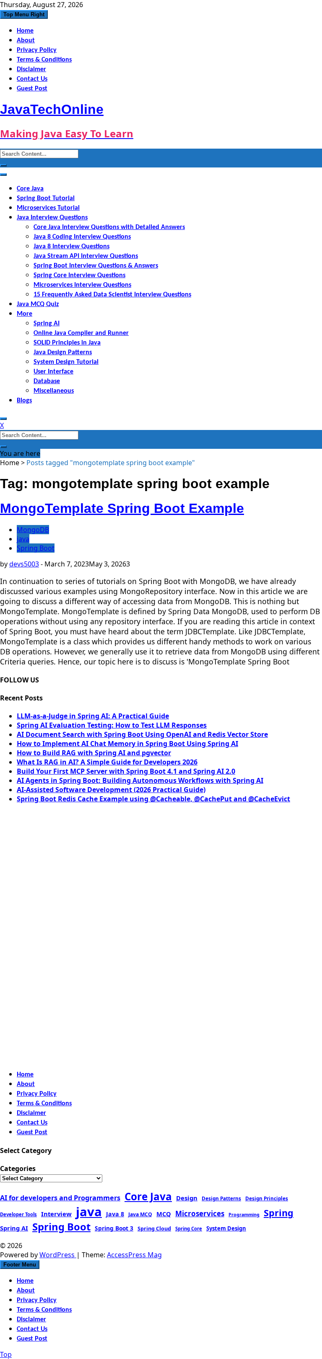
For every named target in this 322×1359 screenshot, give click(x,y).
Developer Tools (18, 1214)
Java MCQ (140, 1214)
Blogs (24, 400)
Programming (244, 1214)
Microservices (199, 1213)
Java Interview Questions (52, 217)
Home (25, 31)
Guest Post (32, 88)
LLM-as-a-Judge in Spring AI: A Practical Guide (93, 716)
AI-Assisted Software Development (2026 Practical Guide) (111, 789)
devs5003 (24, 564)
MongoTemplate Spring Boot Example (122, 508)
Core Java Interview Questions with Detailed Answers (109, 227)
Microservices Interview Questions (82, 285)
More (24, 314)
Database (47, 381)
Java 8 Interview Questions (71, 246)
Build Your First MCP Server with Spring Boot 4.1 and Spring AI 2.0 (126, 771)
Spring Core (188, 1228)
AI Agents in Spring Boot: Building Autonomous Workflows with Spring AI (140, 780)
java (23, 538)
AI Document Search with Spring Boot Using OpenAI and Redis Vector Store (142, 734)
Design (186, 1198)
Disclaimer (31, 69)
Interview (56, 1214)
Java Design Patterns (63, 352)
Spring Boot (36, 548)
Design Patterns (221, 1198)
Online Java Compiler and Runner (81, 333)
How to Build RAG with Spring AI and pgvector (94, 752)
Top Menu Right (23, 14)
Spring (278, 1213)
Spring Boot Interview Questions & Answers (96, 266)
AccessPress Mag (134, 1254)
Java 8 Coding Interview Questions (82, 237)
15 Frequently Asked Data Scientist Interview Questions (112, 294)
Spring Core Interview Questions (79, 275)
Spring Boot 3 (114, 1228)
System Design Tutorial (66, 362)
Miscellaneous (54, 391)
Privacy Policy (37, 50)
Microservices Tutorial (48, 208)
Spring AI (47, 323)
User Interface (53, 371)
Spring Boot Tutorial (46, 198)
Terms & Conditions (44, 60)
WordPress (57, 1254)
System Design (226, 1228)
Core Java (30, 188)
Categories (18, 1168)
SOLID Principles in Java (67, 343)
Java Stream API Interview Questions (86, 256)
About (26, 40)
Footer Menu (19, 1264)
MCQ (163, 1214)
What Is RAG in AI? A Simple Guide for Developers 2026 (107, 762)
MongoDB (33, 529)
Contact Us (32, 79)
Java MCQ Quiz (38, 304)
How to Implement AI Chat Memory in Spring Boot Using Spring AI (127, 743)
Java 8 (115, 1214)
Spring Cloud (154, 1228)
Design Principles (266, 1198)
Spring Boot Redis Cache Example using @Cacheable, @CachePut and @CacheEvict (153, 798)
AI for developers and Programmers (60, 1197)
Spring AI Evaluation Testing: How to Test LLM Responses (112, 725)
